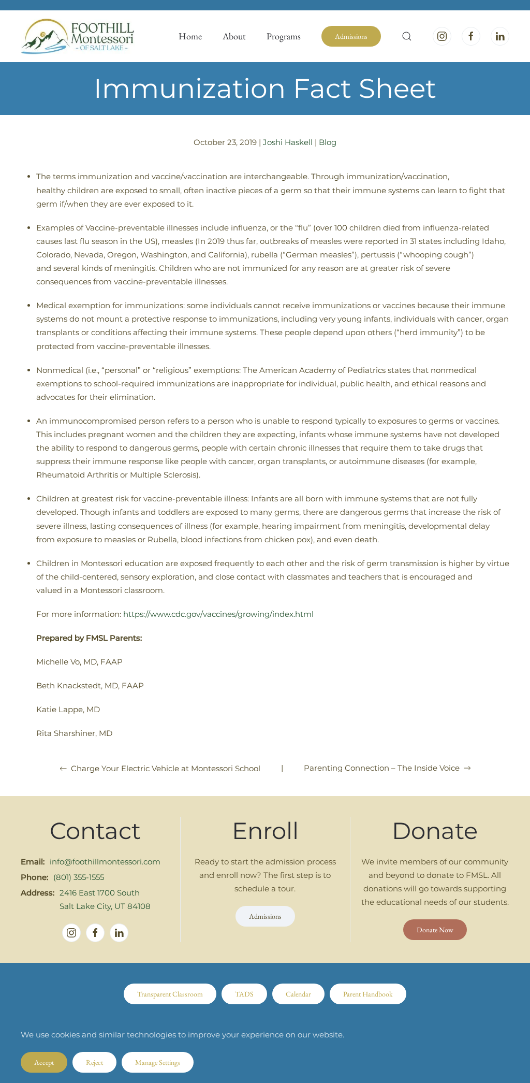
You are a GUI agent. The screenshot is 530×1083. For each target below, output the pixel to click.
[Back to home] (78, 36)
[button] (407, 36)
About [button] (234, 36)
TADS (244, 994)
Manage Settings (157, 1062)
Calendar (298, 994)
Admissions (351, 36)
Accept (44, 1062)
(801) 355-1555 (78, 877)
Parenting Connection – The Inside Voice (382, 768)
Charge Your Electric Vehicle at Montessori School (165, 768)
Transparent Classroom (170, 994)
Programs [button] (284, 36)
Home (190, 36)
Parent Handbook (368, 994)
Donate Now (435, 929)
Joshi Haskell (288, 142)
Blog (327, 142)
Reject (94, 1062)
